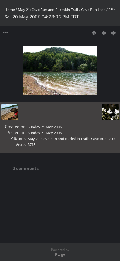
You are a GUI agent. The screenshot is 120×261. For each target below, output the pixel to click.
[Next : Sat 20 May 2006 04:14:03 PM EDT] (113, 32)
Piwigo (60, 254)
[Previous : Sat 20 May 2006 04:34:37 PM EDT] (104, 32)
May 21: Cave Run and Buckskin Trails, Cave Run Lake (61, 9)
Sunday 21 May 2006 (45, 126)
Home (9, 9)
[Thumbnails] (94, 32)
